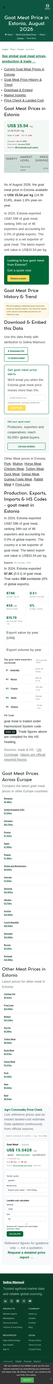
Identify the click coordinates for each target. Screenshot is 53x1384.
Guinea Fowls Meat (18, 479)
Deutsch (37, 1361)
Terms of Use (35, 1345)
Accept (27, 1380)
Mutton (18, 463)
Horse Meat (32, 463)
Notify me (16, 408)
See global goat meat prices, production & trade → (24, 58)
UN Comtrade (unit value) (26, 147)
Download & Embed (18, 90)
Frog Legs (22, 484)
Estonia (20, 38)
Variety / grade (13, 1176)
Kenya (14, 679)
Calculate (15, 1234)
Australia (14, 670)
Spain (13, 697)
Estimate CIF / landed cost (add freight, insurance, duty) (22, 1227)
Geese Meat (30, 474)
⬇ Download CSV (16, 351)
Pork (7, 463)
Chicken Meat (14, 469)
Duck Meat (12, 474)
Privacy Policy (35, 1340)
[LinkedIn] (5, 1301)
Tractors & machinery (12, 1327)
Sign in (6, 1349)
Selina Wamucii (13, 1282)
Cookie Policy (35, 1349)
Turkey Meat (35, 469)
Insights (5, 49)
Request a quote (18, 278)
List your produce (26, 446)
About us (33, 1314)
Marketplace (8, 1318)
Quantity (10, 1205)
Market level (11, 1186)
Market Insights (15, 95)
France (14, 688)
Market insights (10, 1314)
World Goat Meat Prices (26, 34)
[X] (11, 1301)
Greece (14, 706)
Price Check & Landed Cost (24, 100)
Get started (8, 1345)
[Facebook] (17, 1301)
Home (10, 34)
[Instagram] (23, 1301)
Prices (42, 34)
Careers (32, 1318)
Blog (31, 1327)
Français (27, 1361)
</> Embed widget (16, 358)
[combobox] (26, 1135)
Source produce (10, 1323)
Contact (32, 1323)
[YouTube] (29, 1301)
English (18, 1361)
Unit (8, 1214)
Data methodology (11, 1340)
